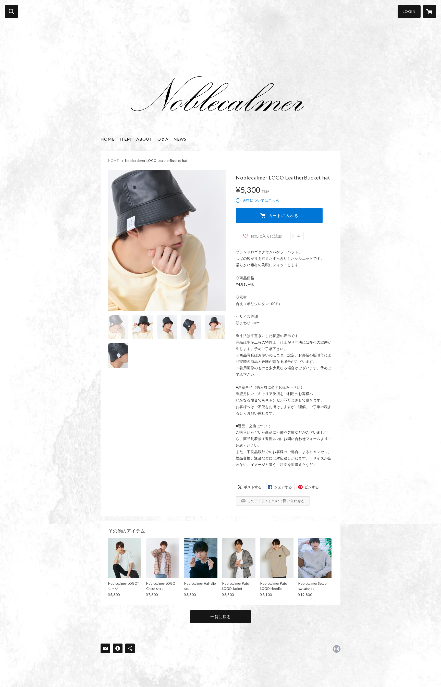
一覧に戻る (220, 616)
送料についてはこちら (260, 200)
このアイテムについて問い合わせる (275, 501)
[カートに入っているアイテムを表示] (429, 11)
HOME (108, 139)
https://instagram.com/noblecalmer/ (336, 649)
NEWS (180, 139)
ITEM (125, 139)
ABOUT (144, 139)
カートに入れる (283, 215)
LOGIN (409, 11)
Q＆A (162, 139)
